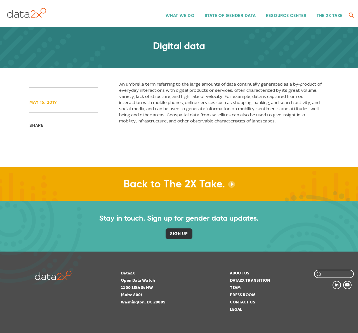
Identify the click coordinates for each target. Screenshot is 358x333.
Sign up (179, 233)
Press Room (243, 295)
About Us (239, 273)
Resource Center (286, 15)
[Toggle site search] (351, 15)
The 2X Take (330, 15)
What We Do (180, 15)
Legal (236, 309)
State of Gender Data (230, 15)
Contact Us (242, 302)
